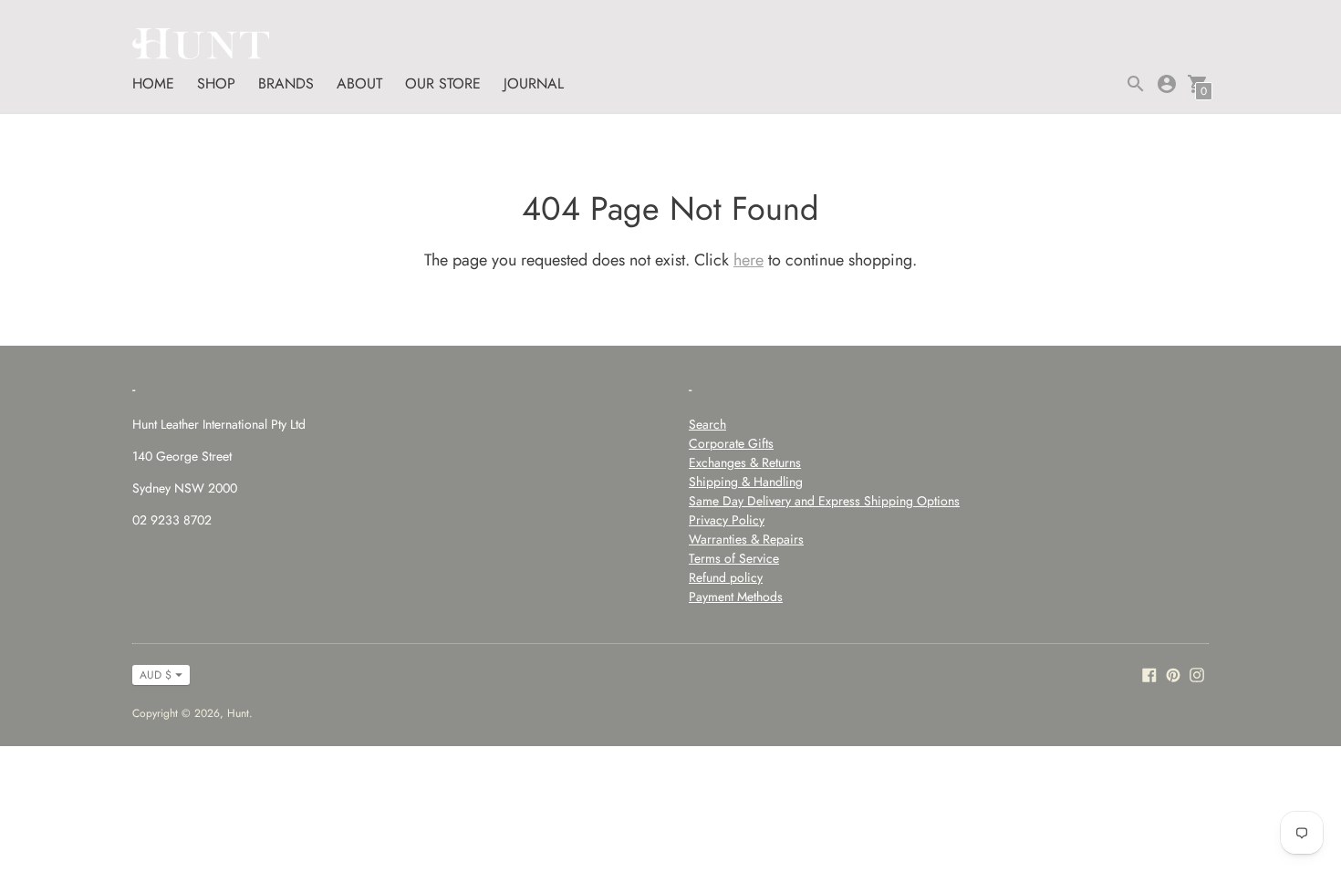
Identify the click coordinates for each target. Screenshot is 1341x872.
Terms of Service (734, 558)
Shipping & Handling (746, 481)
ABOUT (359, 83)
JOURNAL (534, 83)
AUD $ (156, 675)
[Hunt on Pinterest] (1173, 673)
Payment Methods (736, 596)
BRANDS (286, 83)
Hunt (238, 713)
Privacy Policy (726, 520)
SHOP (216, 83)
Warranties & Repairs (746, 539)
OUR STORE (443, 83)
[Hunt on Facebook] (1149, 673)
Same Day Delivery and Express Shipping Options (824, 501)
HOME (153, 83)
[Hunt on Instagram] (1197, 673)
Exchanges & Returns (745, 462)
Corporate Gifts (731, 443)
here (748, 260)
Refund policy (726, 577)
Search (707, 424)
